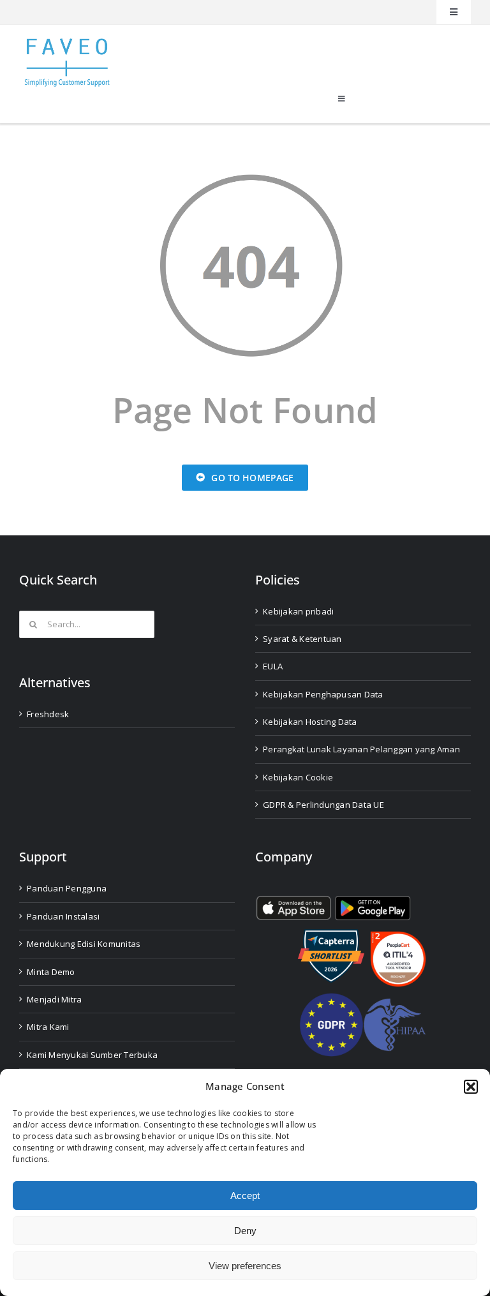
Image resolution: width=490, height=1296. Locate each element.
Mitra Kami (48, 1026)
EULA (273, 666)
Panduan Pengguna (67, 888)
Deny (245, 1230)
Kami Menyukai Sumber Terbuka (92, 1055)
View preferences (245, 1265)
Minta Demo (51, 972)
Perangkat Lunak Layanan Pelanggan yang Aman (361, 749)
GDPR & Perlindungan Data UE (323, 804)
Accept (245, 1195)
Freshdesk (48, 714)
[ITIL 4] (398, 936)
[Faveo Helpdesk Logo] (67, 43)
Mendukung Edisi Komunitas (83, 944)
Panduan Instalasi (63, 916)
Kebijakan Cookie (298, 777)
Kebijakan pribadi (298, 611)
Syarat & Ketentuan (302, 638)
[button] (470, 1086)
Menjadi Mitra (54, 999)
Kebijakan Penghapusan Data (323, 694)
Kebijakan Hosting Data (310, 721)
